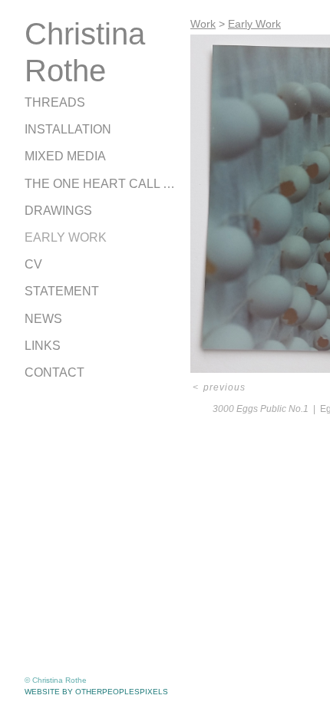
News (43, 318)
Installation (68, 129)
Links (43, 345)
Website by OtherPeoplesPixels (96, 691)
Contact (54, 372)
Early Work (66, 237)
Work (203, 24)
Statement (62, 291)
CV (33, 264)
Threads (55, 102)
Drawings (58, 210)
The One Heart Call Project (101, 183)
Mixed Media (65, 156)
